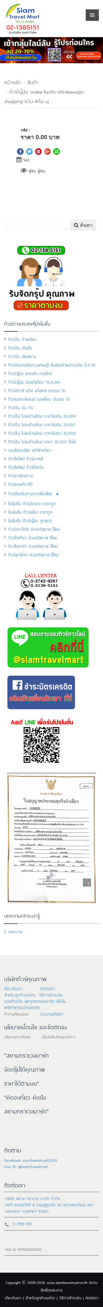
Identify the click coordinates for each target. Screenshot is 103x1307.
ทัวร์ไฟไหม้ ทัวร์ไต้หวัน (26, 466)
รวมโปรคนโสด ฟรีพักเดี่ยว (29, 449)
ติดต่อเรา (47, 988)
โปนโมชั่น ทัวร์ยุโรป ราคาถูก (30, 511)
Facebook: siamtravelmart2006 (30, 1159)
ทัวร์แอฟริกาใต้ (20, 483)
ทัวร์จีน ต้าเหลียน (22, 338)
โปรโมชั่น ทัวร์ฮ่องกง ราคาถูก (32, 503)
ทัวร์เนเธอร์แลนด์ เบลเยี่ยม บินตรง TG (39, 398)
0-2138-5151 (22, 1223)
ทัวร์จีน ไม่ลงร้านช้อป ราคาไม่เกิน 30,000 (42, 432)
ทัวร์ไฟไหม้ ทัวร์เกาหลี (25, 458)
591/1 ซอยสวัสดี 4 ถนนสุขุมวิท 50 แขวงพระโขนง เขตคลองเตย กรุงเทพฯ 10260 (49, 1207)
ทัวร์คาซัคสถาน (20, 475)
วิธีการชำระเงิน (51, 994)
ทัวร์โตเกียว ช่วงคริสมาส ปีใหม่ (32, 537)
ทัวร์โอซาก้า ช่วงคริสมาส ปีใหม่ (33, 545)
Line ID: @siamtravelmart (26, 1166)
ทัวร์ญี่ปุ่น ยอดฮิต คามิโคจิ (30, 373)
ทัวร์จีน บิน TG (20, 407)
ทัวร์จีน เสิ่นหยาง (22, 356)
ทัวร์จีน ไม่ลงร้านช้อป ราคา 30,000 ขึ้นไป (42, 441)
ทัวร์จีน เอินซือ (20, 347)
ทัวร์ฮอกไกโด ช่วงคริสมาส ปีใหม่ (34, 528)
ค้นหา (86, 224)
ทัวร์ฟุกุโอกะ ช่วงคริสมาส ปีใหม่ (33, 554)
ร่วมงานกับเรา (51, 1013)
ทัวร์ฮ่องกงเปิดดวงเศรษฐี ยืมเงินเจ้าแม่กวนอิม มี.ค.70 (51, 364)
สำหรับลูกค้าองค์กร (19, 994)
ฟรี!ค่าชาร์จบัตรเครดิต (22, 1007)
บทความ (15, 931)
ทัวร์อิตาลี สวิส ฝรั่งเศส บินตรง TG (37, 390)
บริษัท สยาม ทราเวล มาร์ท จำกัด (32, 1198)
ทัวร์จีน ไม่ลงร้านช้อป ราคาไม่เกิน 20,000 (42, 415)
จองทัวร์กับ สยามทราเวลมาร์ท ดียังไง (35, 1000)
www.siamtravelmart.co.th (67, 1282)
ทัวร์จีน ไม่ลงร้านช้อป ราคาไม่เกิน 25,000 (41, 424)
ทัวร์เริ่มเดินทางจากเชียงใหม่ (30, 493)
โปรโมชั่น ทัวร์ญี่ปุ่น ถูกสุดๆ (30, 520)
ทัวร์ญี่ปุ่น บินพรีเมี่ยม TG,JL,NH (34, 381)
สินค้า (32, 82)
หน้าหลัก (12, 82)
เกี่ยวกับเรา (13, 988)
